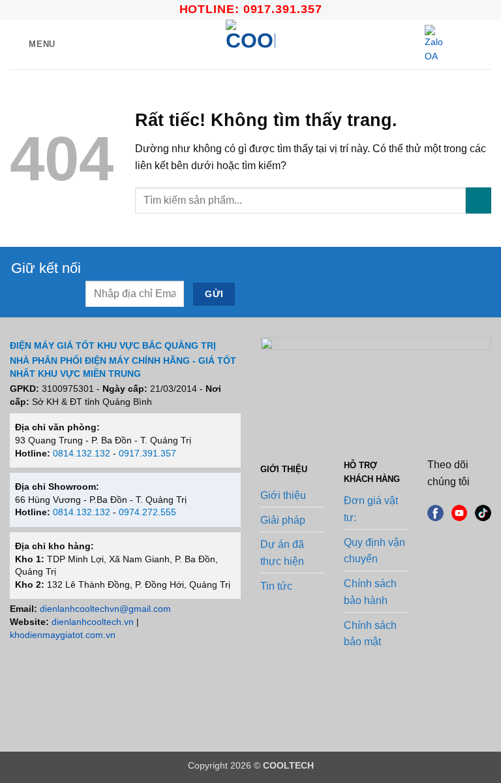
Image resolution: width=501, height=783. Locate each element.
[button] (32, 44)
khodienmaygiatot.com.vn (62, 635)
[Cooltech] (250, 44)
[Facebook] (435, 511)
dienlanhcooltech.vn (93, 621)
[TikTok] (483, 511)
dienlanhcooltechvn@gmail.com (105, 608)
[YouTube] (459, 511)
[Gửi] (478, 200)
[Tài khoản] (462, 44)
